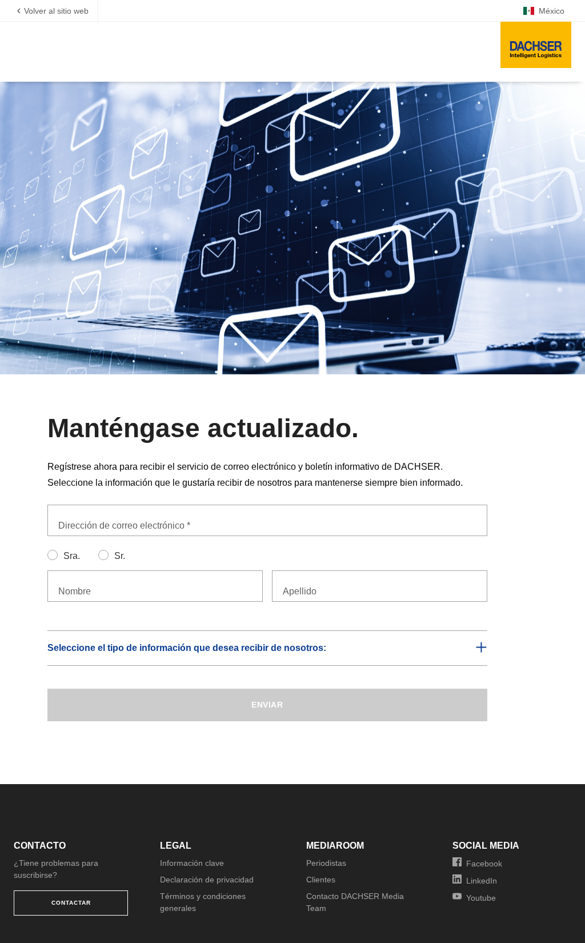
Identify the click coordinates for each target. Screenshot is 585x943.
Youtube (481, 897)
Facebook (484, 863)
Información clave (192, 863)
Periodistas (326, 863)
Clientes (320, 879)
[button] (267, 648)
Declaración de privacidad (207, 879)
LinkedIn (481, 880)
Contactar (71, 903)
